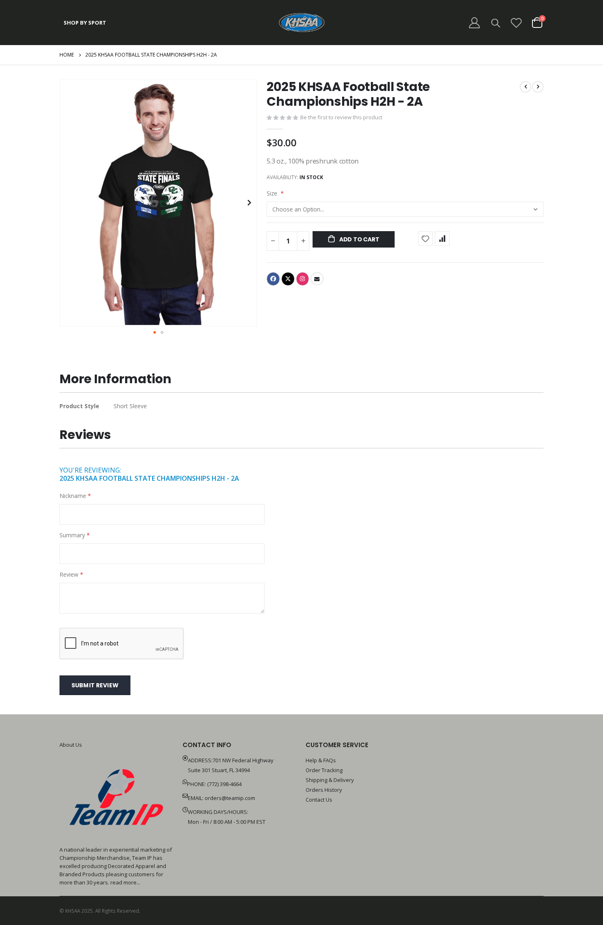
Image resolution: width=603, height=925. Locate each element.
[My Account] (474, 22)
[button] (249, 203)
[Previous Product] (525, 87)
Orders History (324, 789)
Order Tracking (324, 770)
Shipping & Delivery (330, 780)
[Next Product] (538, 87)
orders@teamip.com (230, 798)
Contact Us (319, 799)
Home (66, 54)
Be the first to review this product (341, 117)
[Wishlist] (516, 22)
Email (317, 278)
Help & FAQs (321, 760)
